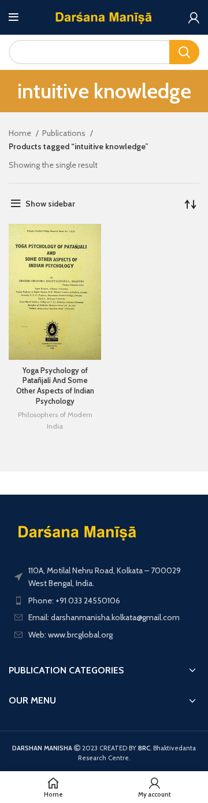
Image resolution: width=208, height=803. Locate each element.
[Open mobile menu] (13, 17)
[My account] (194, 17)
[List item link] (104, 600)
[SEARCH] (184, 52)
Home (21, 133)
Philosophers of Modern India (55, 420)
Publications (64, 133)
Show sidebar (50, 203)
